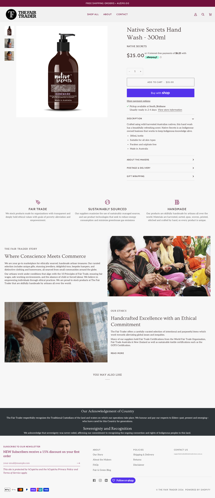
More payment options (138, 101)
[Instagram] (100, 480)
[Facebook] (94, 480)
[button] (93, 14)
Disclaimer (138, 465)
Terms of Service (12, 473)
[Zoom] (62, 71)
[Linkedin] (106, 480)
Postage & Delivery (138, 168)
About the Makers (102, 459)
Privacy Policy (65, 469)
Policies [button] (138, 449)
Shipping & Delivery (143, 454)
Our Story (98, 454)
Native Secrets (137, 46)
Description (134, 118)
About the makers (138, 159)
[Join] (76, 463)
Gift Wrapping (135, 176)
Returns (137, 459)
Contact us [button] (181, 449)
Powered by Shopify (197, 489)
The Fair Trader (168, 489)
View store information (170, 109)
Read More (117, 353)
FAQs (96, 465)
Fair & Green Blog (102, 470)
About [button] (97, 449)
